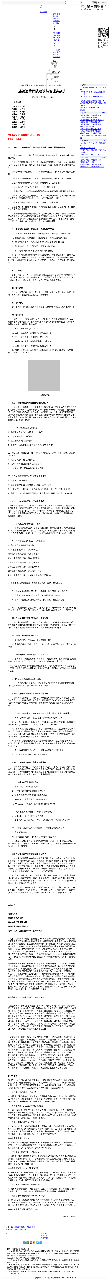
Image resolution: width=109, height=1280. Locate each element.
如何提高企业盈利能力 (88, 117)
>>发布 (102, 140)
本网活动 (56, 50)
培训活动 (36, 85)
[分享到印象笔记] (40, 1242)
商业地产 (43, 12)
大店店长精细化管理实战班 (90, 131)
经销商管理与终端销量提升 (24, 1227)
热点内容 (85, 113)
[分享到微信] (27, 1242)
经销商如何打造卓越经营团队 (91, 133)
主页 (30, 85)
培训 (42, 85)
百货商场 (56, 18)
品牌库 (56, 40)
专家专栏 (56, 35)
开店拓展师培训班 (21, 1229)
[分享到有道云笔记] (37, 1242)
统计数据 (56, 38)
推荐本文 (44, 1236)
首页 (54, 61)
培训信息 (85, 157)
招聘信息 (56, 57)
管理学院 (56, 33)
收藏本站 (54, 63)
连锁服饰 (56, 14)
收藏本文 (44, 1233)
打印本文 (44, 1238)
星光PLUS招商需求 (87, 148)
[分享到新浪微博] (31, 1242)
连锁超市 (56, 16)
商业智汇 (56, 54)
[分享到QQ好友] (34, 1242)
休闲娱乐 (56, 23)
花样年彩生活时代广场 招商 (90, 154)
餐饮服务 (56, 21)
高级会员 (56, 52)
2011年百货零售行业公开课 (90, 129)
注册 (99, 2)
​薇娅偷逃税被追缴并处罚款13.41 (92, 101)
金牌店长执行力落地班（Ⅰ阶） (91, 115)
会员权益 (104, 2)
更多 (104, 113)
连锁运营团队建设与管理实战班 (92, 120)
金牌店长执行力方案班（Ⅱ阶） (91, 124)
